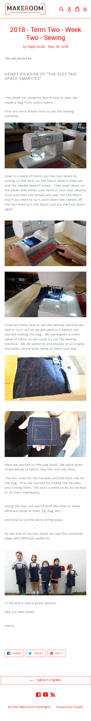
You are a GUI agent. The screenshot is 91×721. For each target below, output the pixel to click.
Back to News (48, 680)
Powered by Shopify (69, 707)
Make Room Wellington (35, 707)
